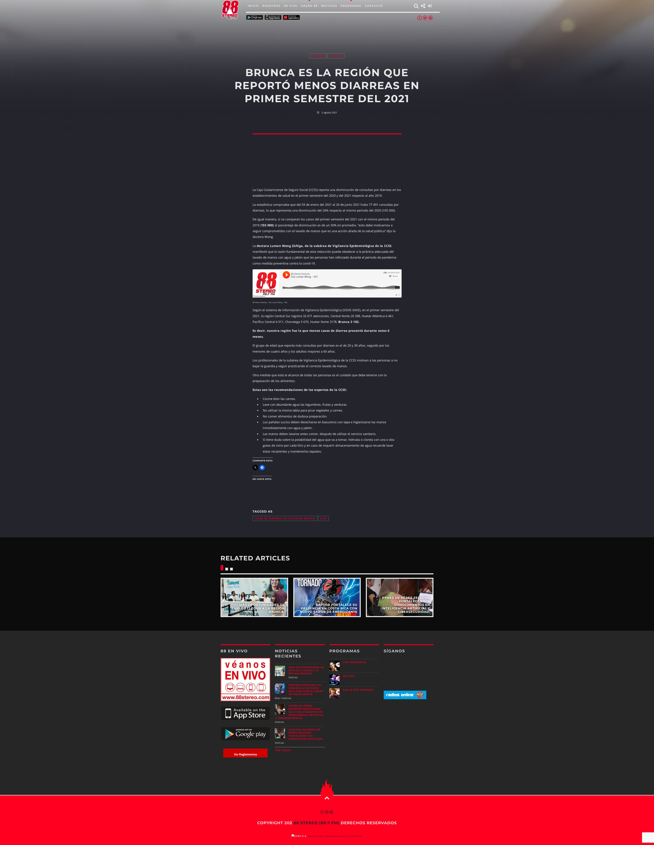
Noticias (318, 56)
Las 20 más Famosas (358, 689)
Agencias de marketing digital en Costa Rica (335, 836)
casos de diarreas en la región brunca (285, 518)
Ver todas (283, 750)
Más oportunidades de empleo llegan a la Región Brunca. (306, 670)
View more (254, 597)
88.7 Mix (349, 676)
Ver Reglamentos (245, 754)
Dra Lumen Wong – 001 (278, 302)
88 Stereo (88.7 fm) (316, 822)
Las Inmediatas (354, 662)
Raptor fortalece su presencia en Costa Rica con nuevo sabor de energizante (306, 690)
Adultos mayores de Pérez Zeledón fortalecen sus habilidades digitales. (306, 734)
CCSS (323, 518)
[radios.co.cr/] (405, 698)
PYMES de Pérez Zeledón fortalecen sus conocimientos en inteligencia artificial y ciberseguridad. (299, 712)
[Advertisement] (327, 32)
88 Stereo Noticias (260, 302)
